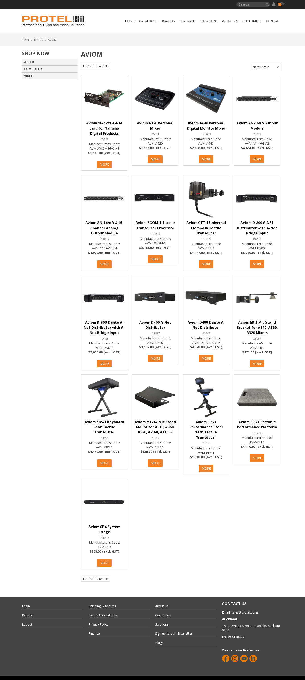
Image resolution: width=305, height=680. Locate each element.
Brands (168, 21)
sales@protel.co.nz (244, 612)
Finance (94, 633)
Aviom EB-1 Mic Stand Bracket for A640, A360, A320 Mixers (257, 327)
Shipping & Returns (102, 606)
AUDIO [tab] (29, 62)
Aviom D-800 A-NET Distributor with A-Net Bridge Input (257, 227)
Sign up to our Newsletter (173, 633)
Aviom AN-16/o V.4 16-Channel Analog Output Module (104, 227)
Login (26, 606)
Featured (187, 21)
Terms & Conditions (103, 615)
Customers (251, 21)
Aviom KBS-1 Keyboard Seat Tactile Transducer (104, 427)
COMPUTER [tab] (33, 69)
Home (129, 21)
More (104, 164)
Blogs (159, 643)
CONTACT (273, 21)
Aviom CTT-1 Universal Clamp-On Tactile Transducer (206, 227)
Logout (27, 624)
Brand (38, 39)
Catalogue (148, 21)
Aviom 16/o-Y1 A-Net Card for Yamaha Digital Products (104, 128)
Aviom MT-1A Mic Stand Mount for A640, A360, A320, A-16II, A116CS (155, 427)
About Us (230, 21)
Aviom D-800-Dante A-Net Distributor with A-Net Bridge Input (104, 327)
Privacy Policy (98, 624)
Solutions (209, 21)
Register (28, 615)
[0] (280, 4)
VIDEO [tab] (28, 76)
